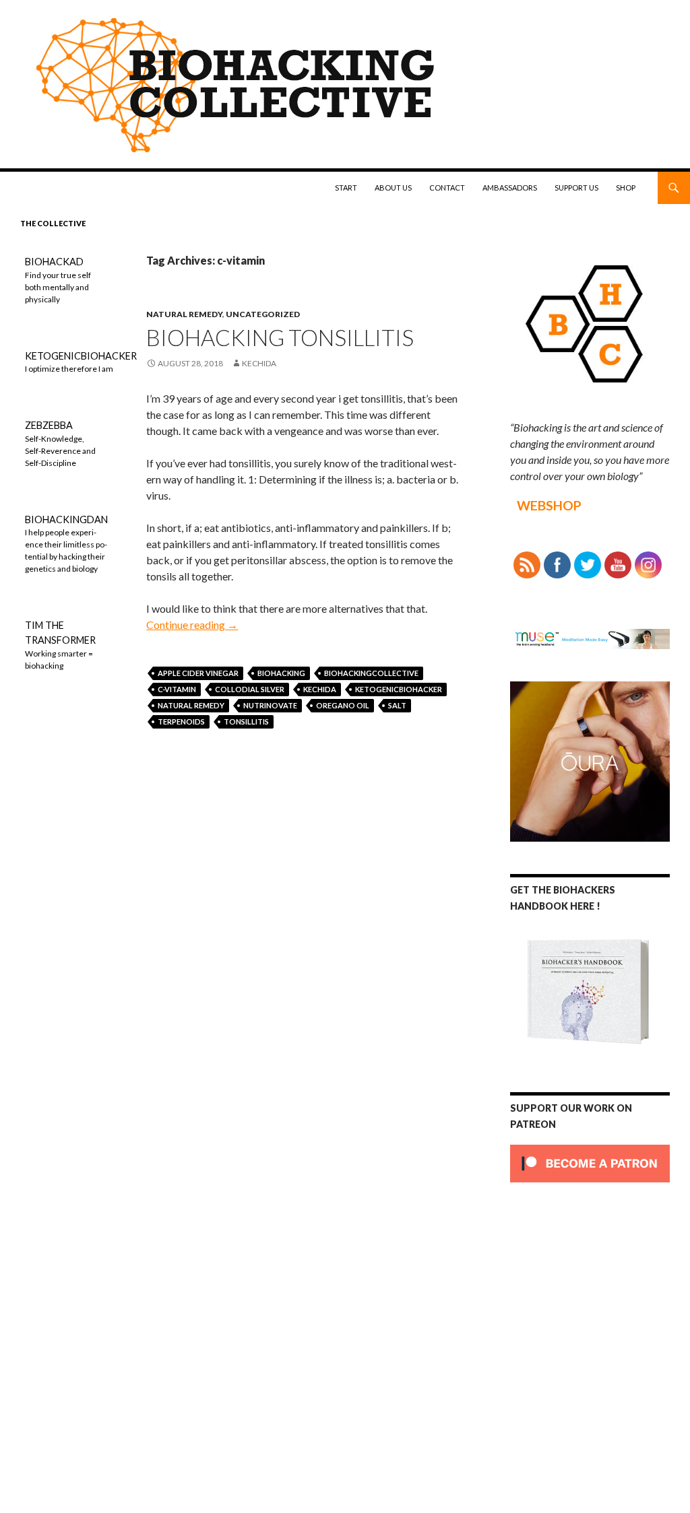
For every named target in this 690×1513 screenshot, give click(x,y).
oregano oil (342, 705)
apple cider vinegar (198, 673)
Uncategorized (263, 314)
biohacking (281, 673)
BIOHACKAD (54, 261)
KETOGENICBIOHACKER (81, 356)
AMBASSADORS (509, 187)
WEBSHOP (549, 505)
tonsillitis (246, 721)
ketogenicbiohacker (398, 689)
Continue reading (192, 624)
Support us (576, 187)
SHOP (625, 187)
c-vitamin (177, 689)
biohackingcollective (371, 673)
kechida (259, 363)
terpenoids (181, 721)
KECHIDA (319, 689)
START (346, 187)
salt (397, 705)
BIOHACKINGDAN (66, 519)
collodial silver (249, 689)
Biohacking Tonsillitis (280, 337)
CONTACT (447, 187)
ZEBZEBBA (49, 425)
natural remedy (184, 314)
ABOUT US (393, 187)
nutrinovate (270, 705)
